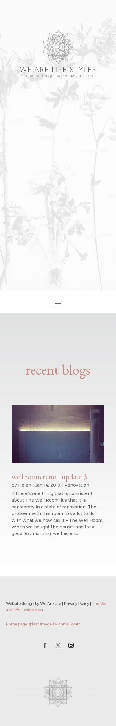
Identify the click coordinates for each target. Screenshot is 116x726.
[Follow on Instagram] (71, 645)
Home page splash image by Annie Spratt (43, 624)
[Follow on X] (58, 645)
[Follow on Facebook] (45, 645)
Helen (24, 485)
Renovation (76, 485)
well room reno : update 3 (49, 477)
